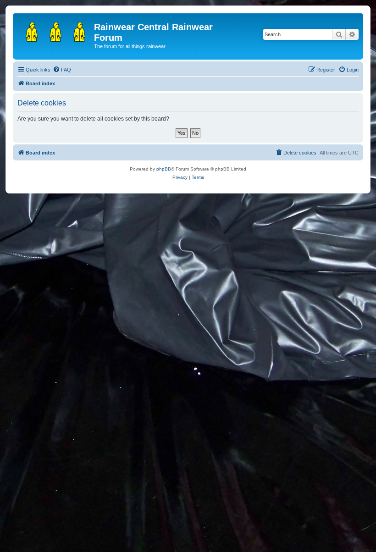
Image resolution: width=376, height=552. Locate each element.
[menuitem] (62, 69)
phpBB (163, 168)
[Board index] (54, 29)
